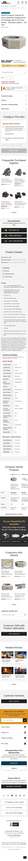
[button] (14, 235)
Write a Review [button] (5, 27)
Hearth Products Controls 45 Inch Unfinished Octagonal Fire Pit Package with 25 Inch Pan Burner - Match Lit (21, 573)
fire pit (4, 341)
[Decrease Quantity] (7, 77)
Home (2, 6)
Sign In (14, 768)
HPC (10, 257)
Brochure (7, 270)
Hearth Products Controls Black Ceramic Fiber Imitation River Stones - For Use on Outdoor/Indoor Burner (20, 203)
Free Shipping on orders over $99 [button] (14, 802)
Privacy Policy (17, 849)
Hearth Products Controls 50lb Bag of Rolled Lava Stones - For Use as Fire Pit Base (20, 180)
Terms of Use (10, 849)
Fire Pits (6, 6)
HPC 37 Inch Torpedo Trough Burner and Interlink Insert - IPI (20, 595)
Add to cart (14, 150)
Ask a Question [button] (14, 633)
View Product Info (9, 133)
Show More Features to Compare (14, 514)
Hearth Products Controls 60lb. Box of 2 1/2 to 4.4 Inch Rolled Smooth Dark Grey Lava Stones (7, 180)
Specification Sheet (9, 273)
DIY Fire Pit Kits (13, 6)
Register (14, 763)
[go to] (7, 172)
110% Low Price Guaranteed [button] (14, 807)
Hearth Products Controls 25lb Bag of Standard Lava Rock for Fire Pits (7, 203)
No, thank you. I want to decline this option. (14, 139)
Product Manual (8, 276)
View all (14, 212)
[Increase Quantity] (11, 77)
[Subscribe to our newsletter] (25, 720)
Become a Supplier (14, 786)
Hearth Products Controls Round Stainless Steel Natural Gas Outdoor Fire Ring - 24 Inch (7, 573)
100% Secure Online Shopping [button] (14, 813)
